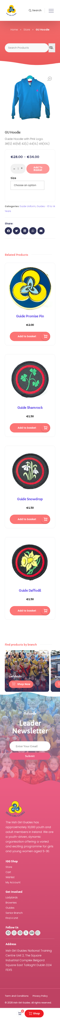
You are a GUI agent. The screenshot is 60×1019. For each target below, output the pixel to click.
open (49, 78)
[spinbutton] (18, 169)
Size (13, 178)
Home (14, 29)
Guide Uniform (27, 206)
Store (27, 29)
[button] (35, 10)
